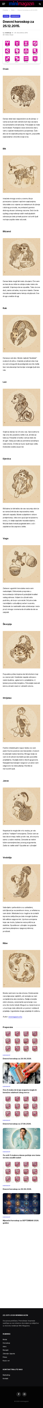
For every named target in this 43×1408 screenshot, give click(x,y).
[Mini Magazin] (21, 3)
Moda (5, 1339)
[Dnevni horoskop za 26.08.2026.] (21, 1172)
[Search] (39, 3)
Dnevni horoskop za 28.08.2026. (17, 1058)
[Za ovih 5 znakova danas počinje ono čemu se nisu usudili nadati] (21, 1138)
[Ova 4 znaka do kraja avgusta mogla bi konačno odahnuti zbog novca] (21, 1073)
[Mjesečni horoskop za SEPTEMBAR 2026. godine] (21, 1203)
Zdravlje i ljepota (9, 1354)
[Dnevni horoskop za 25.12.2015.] (21, 51)
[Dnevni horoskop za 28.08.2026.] (21, 1041)
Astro (5, 1346)
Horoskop (15, 16)
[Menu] (3, 3)
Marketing (6, 1375)
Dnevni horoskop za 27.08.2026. (17, 1124)
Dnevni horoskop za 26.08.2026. (17, 1189)
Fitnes (5, 1357)
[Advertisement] (19, 1268)
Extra (6, 16)
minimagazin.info (15, 1017)
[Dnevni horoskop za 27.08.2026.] (21, 1107)
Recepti (5, 1350)
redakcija (8, 33)
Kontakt (5, 1378)
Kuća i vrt (6, 1361)
